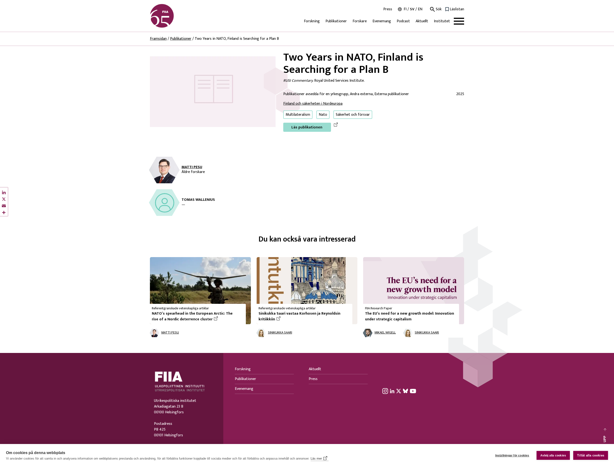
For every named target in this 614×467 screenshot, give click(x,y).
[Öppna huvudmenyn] (459, 21)
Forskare (360, 21)
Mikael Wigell (385, 333)
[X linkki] (398, 391)
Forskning (312, 21)
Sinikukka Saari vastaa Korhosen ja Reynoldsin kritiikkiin (299, 316)
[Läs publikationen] (213, 91)
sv (412, 9)
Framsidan (158, 38)
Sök (438, 9)
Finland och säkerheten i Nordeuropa (312, 103)
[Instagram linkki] (385, 391)
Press (387, 9)
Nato (323, 114)
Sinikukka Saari (280, 333)
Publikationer (336, 21)
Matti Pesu (192, 167)
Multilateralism (298, 114)
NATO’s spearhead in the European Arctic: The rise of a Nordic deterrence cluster (197, 316)
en (420, 9)
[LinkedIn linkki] (392, 391)
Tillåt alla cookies (590, 455)
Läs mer (316, 458)
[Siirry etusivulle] (173, 16)
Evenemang (381, 21)
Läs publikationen (306, 127)
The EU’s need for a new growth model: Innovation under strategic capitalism (409, 316)
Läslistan (457, 9)
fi (405, 9)
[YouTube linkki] (413, 391)
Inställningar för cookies (512, 455)
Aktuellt (422, 21)
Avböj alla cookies (553, 455)
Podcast (403, 21)
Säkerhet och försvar (353, 114)
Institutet (442, 21)
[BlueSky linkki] (405, 391)
